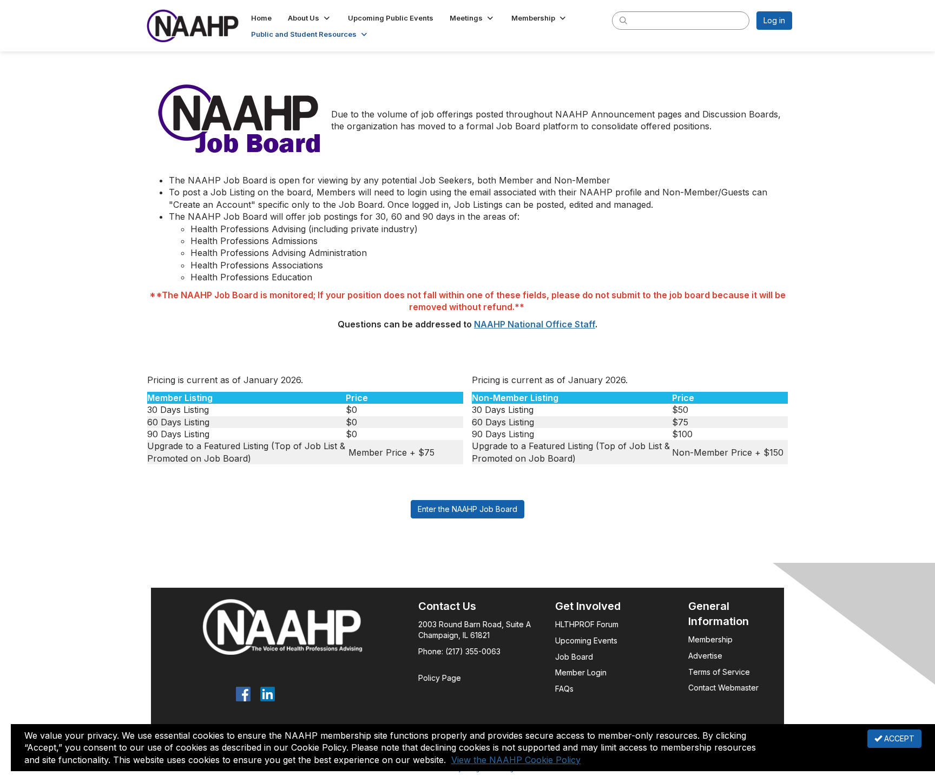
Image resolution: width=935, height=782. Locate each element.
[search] (623, 20)
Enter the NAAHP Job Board (467, 509)
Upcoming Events (586, 640)
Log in (774, 20)
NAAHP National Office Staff (534, 324)
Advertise (706, 655)
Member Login (581, 672)
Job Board (574, 656)
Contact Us (447, 606)
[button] (310, 18)
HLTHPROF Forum (586, 624)
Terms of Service (719, 671)
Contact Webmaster (723, 687)
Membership (710, 639)
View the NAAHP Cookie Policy (516, 759)
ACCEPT (898, 738)
